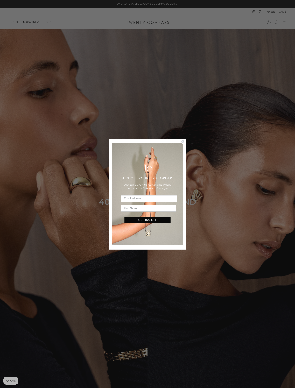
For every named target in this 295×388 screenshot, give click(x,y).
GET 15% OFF (147, 220)
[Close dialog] (183, 141)
